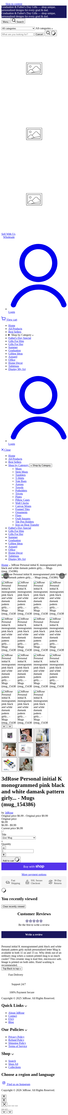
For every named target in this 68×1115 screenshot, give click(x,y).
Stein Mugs (21, 471)
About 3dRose (16, 1012)
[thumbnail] (9, 735)
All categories (43, 28)
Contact (12, 1015)
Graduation (14, 350)
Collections (14, 1067)
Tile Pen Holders (24, 521)
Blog (11, 1022)
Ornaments (21, 512)
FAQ (11, 1019)
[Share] (9, 1105)
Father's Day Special (19, 338)
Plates (18, 496)
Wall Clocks (22, 502)
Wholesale (9, 237)
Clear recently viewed (13, 906)
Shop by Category (21, 334)
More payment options (34, 874)
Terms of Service (17, 1046)
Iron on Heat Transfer (27, 524)
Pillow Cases (22, 499)
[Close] (3, 1096)
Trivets (19, 493)
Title (3, 834)
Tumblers (20, 474)
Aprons (19, 484)
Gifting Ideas (15, 353)
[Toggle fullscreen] (13, 1105)
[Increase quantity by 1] (3, 855)
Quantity (6, 844)
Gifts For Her (15, 344)
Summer (13, 347)
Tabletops (13, 366)
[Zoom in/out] (16, 1105)
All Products (15, 328)
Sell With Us (8, 233)
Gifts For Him (16, 341)
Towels (19, 487)
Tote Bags (21, 481)
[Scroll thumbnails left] (4, 726)
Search (12, 1060)
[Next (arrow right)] (6, 1109)
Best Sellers (14, 331)
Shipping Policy (17, 1043)
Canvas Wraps (23, 506)
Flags (18, 515)
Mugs (18, 468)
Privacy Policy (16, 1036)
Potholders (21, 490)
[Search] (51, 33)
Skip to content (14, 3)
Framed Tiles (22, 509)
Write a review (34, 934)
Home (11, 325)
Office (11, 359)
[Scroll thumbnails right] (10, 726)
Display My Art (17, 369)
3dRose (9, 812)
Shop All (13, 1064)
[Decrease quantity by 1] (3, 847)
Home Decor (15, 362)
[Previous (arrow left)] (2, 1109)
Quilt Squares (22, 518)
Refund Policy (16, 1039)
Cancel (39, 34)
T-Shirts (19, 478)
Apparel (12, 356)
